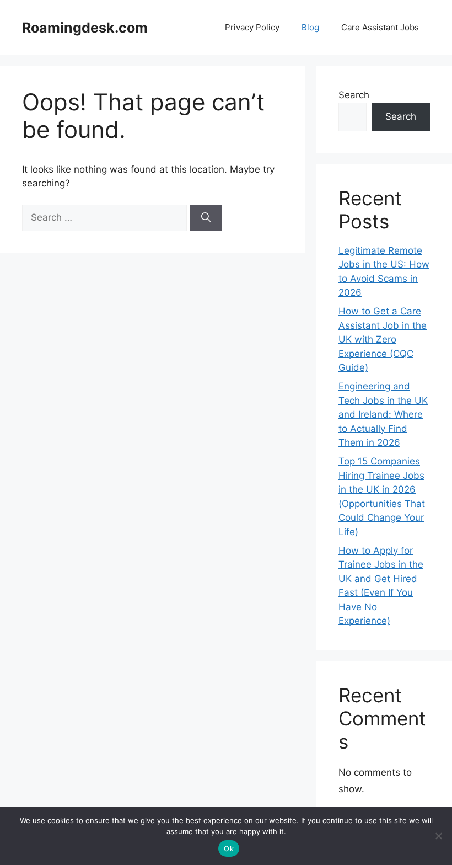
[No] (438, 835)
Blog (310, 27)
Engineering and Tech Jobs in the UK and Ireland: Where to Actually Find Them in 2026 (383, 414)
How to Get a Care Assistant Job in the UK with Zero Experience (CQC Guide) (382, 339)
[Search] (206, 218)
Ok (229, 848)
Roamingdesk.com (85, 27)
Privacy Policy (252, 27)
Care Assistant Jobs (380, 27)
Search (353, 94)
